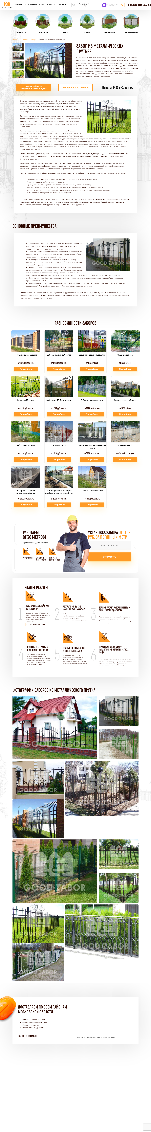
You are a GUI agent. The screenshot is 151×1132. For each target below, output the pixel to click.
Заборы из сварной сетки (59, 355)
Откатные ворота (109, 32)
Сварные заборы (125, 355)
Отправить (109, 557)
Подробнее (26, 369)
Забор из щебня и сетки (92, 400)
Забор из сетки (59, 445)
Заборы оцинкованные (92, 491)
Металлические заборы (26, 355)
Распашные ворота (131, 32)
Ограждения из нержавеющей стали (92, 446)
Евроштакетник (43, 32)
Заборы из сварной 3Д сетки (92, 355)
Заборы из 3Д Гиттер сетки (59, 400)
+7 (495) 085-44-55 (138, 5)
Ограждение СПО (125, 445)
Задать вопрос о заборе (75, 87)
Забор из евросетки (26, 445)
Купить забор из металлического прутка (33, 87)
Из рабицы (65, 32)
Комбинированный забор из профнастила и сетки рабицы (59, 492)
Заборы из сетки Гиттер (125, 400)
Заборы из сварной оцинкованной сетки (25, 492)
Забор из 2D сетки (25, 400)
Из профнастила (20, 32)
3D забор (87, 32)
